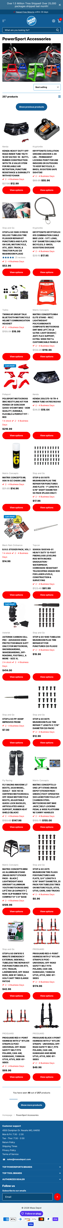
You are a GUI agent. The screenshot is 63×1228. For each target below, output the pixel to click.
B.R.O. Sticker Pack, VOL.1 (16, 549)
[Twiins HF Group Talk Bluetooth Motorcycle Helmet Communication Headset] (16, 292)
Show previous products (31, 107)
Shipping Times (9, 1146)
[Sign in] (53, 20)
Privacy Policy (9, 1150)
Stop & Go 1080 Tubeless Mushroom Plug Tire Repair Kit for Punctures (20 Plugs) (46, 641)
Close (60, 5)
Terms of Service (10, 1154)
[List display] (59, 96)
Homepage (7, 1115)
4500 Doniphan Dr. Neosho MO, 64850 (21, 1130)
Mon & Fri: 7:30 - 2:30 (13, 1134)
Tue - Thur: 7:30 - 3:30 (13, 1138)
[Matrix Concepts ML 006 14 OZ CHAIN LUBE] (16, 456)
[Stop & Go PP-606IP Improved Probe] (16, 697)
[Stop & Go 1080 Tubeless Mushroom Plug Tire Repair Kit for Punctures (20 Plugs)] (47, 615)
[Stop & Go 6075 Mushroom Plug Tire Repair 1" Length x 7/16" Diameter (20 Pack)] (47, 697)
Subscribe (57, 1197)
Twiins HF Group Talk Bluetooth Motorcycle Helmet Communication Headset (16, 319)
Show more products (31, 1105)
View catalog (4, 21)
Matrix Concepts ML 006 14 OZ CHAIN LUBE (14, 479)
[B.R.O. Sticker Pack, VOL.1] (16, 528)
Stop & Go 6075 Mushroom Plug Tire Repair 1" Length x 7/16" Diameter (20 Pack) (46, 723)
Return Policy (8, 1142)
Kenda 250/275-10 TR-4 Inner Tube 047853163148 (47, 400)
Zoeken (57, 29)
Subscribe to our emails (14, 1190)
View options (16, 190)
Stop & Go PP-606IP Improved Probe (13, 720)
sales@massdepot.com (19, 1159)
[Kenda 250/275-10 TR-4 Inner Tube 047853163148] (47, 377)
